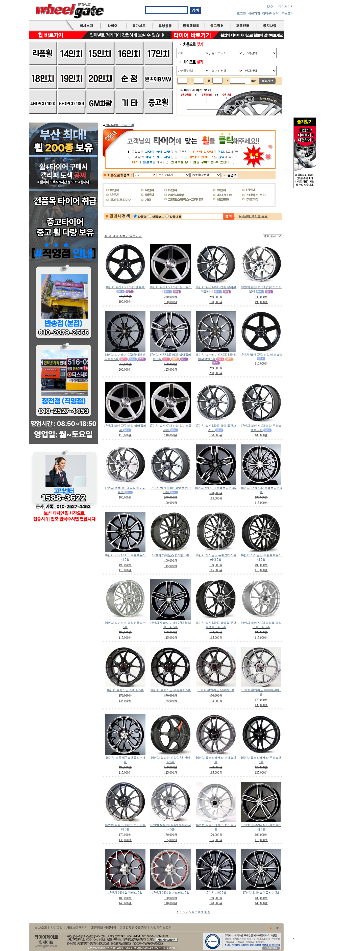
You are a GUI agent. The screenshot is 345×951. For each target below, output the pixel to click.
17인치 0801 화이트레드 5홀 (170, 892)
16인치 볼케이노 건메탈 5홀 (125, 690)
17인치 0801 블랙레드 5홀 (125, 892)
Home (124, 125)
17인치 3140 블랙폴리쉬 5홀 (261, 892)
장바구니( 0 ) (270, 13)
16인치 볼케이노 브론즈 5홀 (215, 690)
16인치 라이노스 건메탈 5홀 (170, 555)
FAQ (270, 6)
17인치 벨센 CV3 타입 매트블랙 (261, 354)
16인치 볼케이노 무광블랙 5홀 (171, 690)
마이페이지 (285, 6)
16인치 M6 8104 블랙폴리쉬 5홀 (216, 488)
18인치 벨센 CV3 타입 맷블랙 (125, 287)
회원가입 (254, 13)
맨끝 (207, 912)
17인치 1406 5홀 (216, 892)
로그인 (241, 13)
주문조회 (287, 13)
